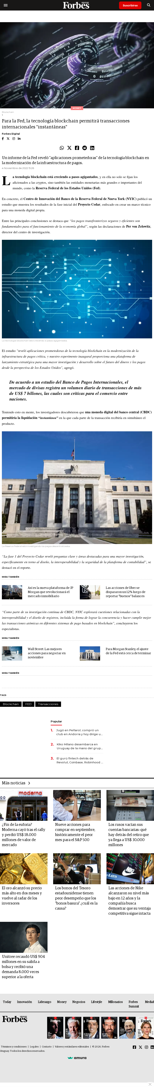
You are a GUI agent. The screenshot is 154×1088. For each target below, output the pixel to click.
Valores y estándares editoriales (72, 1047)
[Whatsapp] (62, 148)
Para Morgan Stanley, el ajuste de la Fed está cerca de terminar (128, 651)
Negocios (78, 1001)
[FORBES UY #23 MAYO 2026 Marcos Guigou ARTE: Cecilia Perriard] (73, 1028)
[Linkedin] (92, 148)
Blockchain (11, 704)
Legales (34, 1047)
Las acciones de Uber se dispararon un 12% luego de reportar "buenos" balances (125, 592)
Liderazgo (44, 1001)
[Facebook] (77, 148)
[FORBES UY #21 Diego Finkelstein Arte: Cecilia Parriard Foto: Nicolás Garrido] (109, 1028)
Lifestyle (96, 1001)
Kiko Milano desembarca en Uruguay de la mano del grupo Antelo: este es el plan (80, 746)
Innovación (24, 1001)
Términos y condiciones (14, 1047)
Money (61, 1001)
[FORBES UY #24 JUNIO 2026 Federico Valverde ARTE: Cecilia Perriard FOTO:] (55, 1028)
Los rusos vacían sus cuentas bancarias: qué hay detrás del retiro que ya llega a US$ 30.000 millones (128, 835)
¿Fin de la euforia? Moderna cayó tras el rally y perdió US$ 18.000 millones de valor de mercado (23, 835)
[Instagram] (146, 1047)
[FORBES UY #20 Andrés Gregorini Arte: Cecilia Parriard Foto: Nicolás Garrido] (127, 1028)
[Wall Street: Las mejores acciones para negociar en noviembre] (12, 653)
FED (28, 704)
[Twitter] (69, 148)
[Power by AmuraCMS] (77, 1057)
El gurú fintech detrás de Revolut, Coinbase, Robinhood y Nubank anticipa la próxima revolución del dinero (80, 760)
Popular (56, 721)
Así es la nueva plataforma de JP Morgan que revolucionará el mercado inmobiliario (50, 592)
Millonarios (115, 1001)
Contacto (47, 1047)
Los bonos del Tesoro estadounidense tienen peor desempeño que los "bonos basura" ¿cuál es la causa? (76, 898)
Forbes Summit (134, 1004)
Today (7, 1001)
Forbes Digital (11, 133)
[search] (148, 5)
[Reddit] (84, 148)
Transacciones (48, 704)
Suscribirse (130, 5)
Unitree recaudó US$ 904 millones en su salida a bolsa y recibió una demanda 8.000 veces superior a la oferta (23, 967)
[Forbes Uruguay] (77, 5)
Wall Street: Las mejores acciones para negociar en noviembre (47, 653)
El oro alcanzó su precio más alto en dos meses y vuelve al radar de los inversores (22, 895)
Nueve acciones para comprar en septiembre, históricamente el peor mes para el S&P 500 (75, 832)
